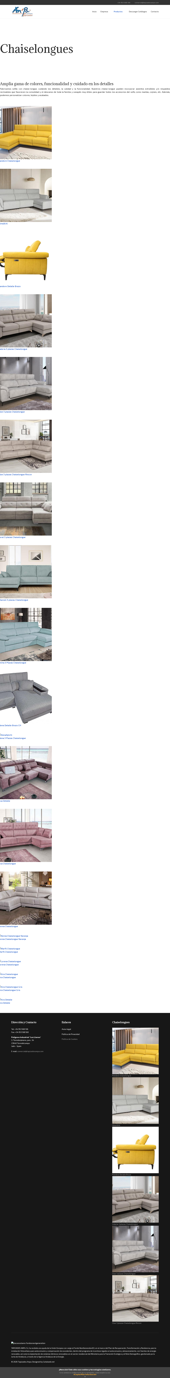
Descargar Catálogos (138, 11)
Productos (118, 11)
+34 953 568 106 (123, 2)
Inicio (94, 11)
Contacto (155, 11)
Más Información (88, 1374)
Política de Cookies (70, 1039)
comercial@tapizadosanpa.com (147, 2)
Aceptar (77, 1374)
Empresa (104, 11)
